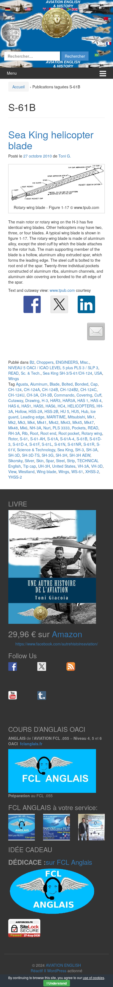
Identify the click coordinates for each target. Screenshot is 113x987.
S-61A (52, 438)
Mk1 (91, 417)
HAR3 (55, 400)
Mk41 (42, 422)
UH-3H (44, 466)
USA (98, 373)
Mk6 (23, 427)
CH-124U (16, 395)
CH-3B (46, 395)
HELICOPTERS (80, 406)
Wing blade (46, 471)
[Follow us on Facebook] (12, 666)
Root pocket (68, 433)
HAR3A (69, 400)
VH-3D (97, 466)
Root (34, 433)
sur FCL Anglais (69, 862)
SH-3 (79, 449)
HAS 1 (82, 400)
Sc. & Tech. (31, 373)
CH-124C (88, 389)
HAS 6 (13, 406)
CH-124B (50, 389)
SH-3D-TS (30, 455)
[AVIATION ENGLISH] (56, 22)
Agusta (22, 384)
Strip (71, 460)
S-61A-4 (67, 438)
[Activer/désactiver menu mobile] (103, 73)
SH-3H (61, 455)
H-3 (45, 400)
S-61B (82, 438)
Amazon (67, 634)
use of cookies (93, 977)
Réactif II (38, 970)
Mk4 (31, 422)
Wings (13, 378)
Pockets (79, 427)
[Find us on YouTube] (12, 695)
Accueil (18, 86)
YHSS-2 (15, 477)
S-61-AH (37, 438)
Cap (94, 384)
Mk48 (13, 427)
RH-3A (14, 433)
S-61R (88, 444)
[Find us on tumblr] (41, 695)
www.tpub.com (62, 290)
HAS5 (38, 406)
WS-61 (77, 471)
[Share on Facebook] (32, 304)
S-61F (34, 444)
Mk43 (65, 422)
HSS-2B (51, 411)
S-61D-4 (20, 444)
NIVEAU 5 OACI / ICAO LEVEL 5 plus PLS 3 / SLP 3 (53, 367)
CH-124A (32, 389)
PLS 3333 (61, 427)
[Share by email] (96, 331)
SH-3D (14, 455)
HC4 (61, 406)
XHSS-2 (92, 471)
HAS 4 (96, 400)
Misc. (84, 362)
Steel (60, 460)
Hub (84, 411)
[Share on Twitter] (59, 304)
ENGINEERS (67, 362)
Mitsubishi (76, 417)
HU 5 (64, 411)
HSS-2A (35, 411)
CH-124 (15, 389)
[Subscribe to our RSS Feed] (70, 666)
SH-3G (47, 455)
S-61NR (74, 444)
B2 (32, 362)
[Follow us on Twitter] (41, 666)
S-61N (59, 444)
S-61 (24, 438)
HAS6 (50, 406)
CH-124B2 (69, 389)
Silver (29, 460)
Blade (55, 384)
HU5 (75, 411)
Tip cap (29, 466)
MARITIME (56, 417)
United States (63, 466)
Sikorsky (15, 460)
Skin (40, 460)
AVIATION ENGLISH (63, 965)
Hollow (20, 411)
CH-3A (32, 395)
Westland (26, 471)
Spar (50, 460)
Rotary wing (91, 433)
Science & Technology (36, 449)
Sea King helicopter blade (51, 139)
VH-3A (83, 466)
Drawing (32, 400)
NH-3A (35, 427)
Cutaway (15, 400)
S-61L (47, 444)
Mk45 (77, 422)
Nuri (46, 427)
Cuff (97, 395)
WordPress (56, 970)
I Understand (57, 983)
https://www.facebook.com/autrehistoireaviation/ (56, 644)
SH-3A (91, 449)
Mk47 (89, 422)
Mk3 (21, 422)
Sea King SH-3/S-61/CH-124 (67, 373)
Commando (64, 395)
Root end (48, 433)
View (12, 471)
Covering (84, 395)
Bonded (81, 384)
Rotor (13, 438)
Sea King (65, 449)
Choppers (44, 362)
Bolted (67, 384)
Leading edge (32, 417)
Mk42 (53, 422)
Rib (25, 433)
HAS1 (26, 406)
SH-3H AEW (79, 455)
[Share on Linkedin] (86, 304)
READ (13, 373)
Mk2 (12, 422)
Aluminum (38, 384)
